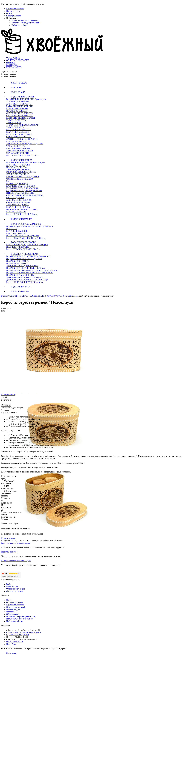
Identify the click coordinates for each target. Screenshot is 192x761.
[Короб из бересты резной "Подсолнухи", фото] (53, 386)
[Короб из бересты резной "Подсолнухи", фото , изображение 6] (53, 760)
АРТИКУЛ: (6, 309)
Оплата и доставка (14, 602)
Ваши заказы (12, 586)
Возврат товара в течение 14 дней (16, 561)
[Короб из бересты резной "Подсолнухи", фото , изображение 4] (53, 610)
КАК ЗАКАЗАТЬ (14, 67)
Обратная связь (13, 614)
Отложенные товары (15, 589)
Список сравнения (14, 591)
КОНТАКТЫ (12, 65)
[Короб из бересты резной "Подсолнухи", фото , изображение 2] (53, 460)
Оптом (9, 13)
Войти (9, 584)
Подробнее (11, 644)
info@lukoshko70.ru (14, 642)
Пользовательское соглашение (24, 20)
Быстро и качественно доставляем (16, 543)
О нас (8, 600)
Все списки (11, 653)
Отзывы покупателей (15, 607)
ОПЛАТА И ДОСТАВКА (17, 60)
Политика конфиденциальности (25, 23)
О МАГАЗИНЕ (13, 58)
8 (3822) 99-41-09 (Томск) (17, 635)
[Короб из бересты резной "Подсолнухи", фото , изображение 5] (53, 685)
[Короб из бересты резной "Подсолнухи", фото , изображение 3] (53, 535)
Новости (10, 612)
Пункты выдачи (13, 11)
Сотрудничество (13, 16)
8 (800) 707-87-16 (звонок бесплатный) (23, 632)
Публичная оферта (19, 25)
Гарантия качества (9, 552)
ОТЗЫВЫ (10, 62)
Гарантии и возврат (15, 9)
